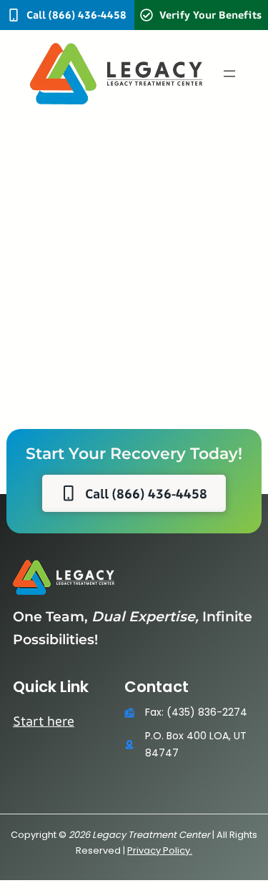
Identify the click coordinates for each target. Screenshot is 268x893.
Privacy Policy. (159, 850)
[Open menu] (229, 73)
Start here (43, 720)
